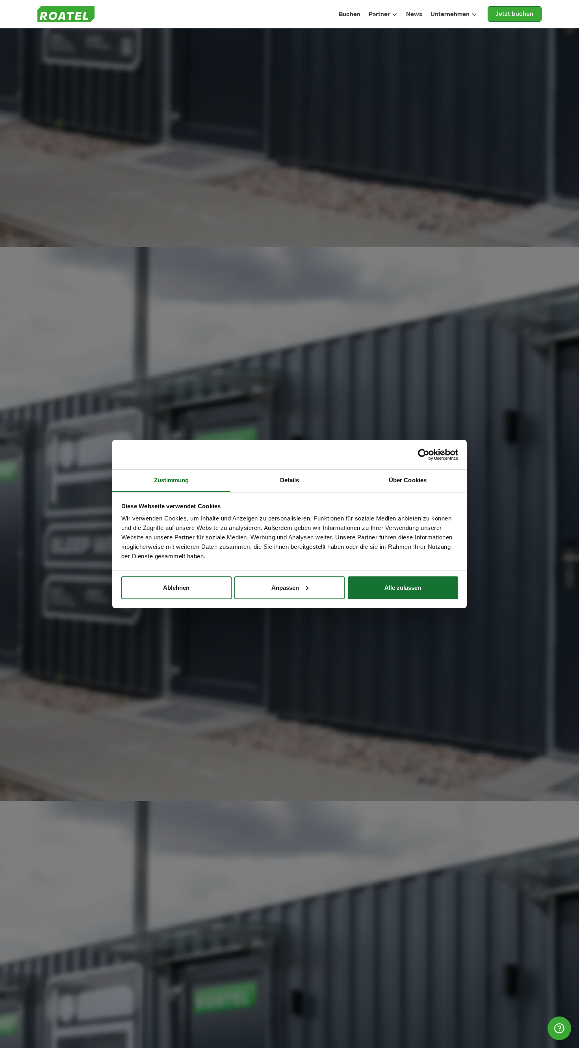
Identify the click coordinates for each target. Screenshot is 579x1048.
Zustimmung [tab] (171, 480)
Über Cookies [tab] (408, 480)
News (414, 14)
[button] (383, 14)
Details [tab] (289, 480)
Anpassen (285, 587)
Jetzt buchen (514, 14)
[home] (66, 14)
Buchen (349, 14)
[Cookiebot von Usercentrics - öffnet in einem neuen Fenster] (423, 455)
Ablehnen (176, 587)
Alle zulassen (402, 587)
